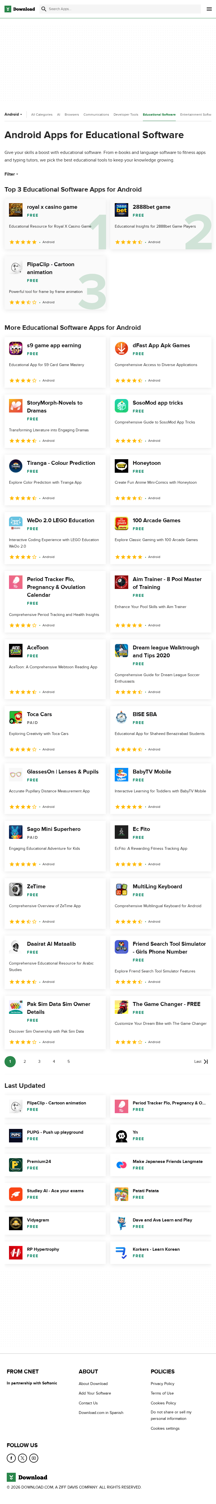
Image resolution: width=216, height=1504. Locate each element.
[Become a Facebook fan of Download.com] (11, 1458)
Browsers (72, 114)
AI (58, 114)
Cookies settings (165, 1428)
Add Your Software (95, 1393)
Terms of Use (162, 1393)
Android (11, 114)
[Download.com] (19, 9)
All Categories (42, 114)
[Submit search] (43, 9)
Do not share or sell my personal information (171, 1415)
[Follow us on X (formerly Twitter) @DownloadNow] (22, 1458)
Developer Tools (126, 114)
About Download (93, 1383)
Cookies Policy (163, 1403)
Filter (9, 174)
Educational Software (159, 115)
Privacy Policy (162, 1383)
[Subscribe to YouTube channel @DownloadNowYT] (33, 1458)
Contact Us (88, 1403)
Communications (96, 114)
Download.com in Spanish (101, 1412)
